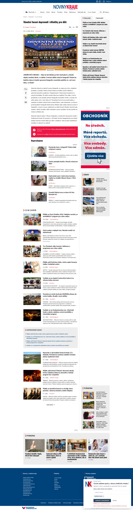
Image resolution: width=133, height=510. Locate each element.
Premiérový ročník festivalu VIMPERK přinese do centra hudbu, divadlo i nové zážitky (94, 52)
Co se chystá (92, 12)
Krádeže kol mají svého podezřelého (101, 188)
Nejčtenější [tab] (99, 18)
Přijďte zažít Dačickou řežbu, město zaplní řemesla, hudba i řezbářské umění (47, 334)
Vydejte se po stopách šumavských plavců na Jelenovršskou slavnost (94, 45)
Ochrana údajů (67, 502)
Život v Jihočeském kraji (58, 129)
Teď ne (115, 500)
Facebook (97, 1)
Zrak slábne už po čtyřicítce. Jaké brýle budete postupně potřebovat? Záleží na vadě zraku (102, 424)
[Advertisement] (50, 418)
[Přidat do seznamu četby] (77, 27)
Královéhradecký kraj (28, 484)
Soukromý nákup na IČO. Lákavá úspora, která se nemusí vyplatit (54, 456)
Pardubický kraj (27, 490)
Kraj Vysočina (26, 482)
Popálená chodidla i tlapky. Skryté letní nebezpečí (33, 455)
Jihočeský (31, 12)
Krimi (48, 12)
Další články (50, 404)
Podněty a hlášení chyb (54, 502)
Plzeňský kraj (26, 492)
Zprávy (42, 12)
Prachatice (51, 283)
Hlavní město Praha (28, 477)
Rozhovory (72, 12)
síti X (46, 134)
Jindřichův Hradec (53, 267)
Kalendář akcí (82, 12)
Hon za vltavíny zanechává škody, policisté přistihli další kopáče (101, 209)
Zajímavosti (57, 487)
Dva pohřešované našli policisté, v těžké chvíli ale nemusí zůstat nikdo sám (101, 200)
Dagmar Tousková (30, 27)
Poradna (59, 12)
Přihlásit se (108, 1)
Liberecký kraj (27, 485)
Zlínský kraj (26, 495)
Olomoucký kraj (27, 488)
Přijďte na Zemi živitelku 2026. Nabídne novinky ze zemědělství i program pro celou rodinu (95, 24)
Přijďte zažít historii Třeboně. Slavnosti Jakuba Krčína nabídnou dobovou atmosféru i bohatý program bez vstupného (49, 341)
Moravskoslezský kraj (29, 487)
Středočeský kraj (27, 493)
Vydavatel (43, 502)
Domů (25, 17)
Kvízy (65, 12)
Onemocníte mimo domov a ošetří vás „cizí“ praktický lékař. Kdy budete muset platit (97, 456)
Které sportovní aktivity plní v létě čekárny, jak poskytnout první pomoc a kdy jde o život (101, 405)
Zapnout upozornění (102, 500)
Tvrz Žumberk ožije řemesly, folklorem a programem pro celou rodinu (94, 32)
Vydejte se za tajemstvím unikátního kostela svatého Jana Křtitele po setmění (47, 345)
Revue (53, 12)
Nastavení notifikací (78, 502)
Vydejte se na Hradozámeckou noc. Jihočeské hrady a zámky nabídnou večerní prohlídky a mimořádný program (58, 312)
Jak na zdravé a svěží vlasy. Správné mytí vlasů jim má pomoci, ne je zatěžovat (102, 414)
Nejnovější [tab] (87, 18)
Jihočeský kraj (27, 479)
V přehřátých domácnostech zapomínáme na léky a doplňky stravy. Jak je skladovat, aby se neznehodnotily (76, 456)
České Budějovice (54, 219)
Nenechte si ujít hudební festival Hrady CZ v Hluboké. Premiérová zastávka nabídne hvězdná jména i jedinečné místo (59, 355)
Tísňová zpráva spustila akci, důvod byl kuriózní (101, 180)
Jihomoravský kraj (28, 480)
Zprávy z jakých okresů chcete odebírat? (103, 489)
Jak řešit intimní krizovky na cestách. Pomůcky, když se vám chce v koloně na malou (101, 395)
